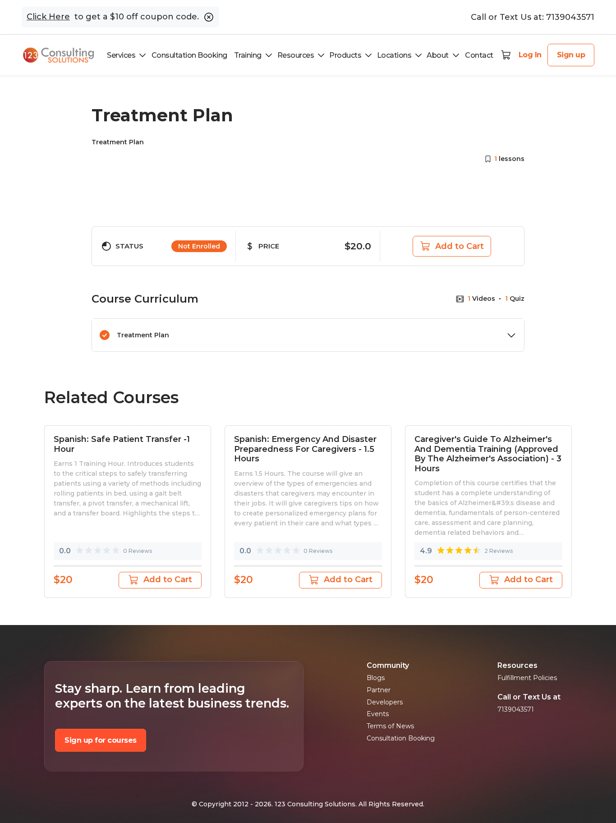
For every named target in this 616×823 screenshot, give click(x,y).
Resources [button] (295, 55)
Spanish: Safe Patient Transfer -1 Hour (122, 444)
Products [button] (345, 55)
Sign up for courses (100, 740)
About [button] (438, 55)
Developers (385, 702)
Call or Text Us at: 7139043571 (532, 17)
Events (378, 714)
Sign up (571, 55)
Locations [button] (394, 55)
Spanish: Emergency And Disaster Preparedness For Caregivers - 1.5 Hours (305, 449)
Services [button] (121, 55)
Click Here (48, 17)
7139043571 (515, 709)
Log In (530, 55)
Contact (479, 55)
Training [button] (248, 55)
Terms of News (390, 726)
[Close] (208, 17)
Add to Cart (459, 246)
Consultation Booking (189, 55)
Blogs (376, 678)
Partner (379, 690)
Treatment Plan (143, 335)
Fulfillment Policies (527, 678)
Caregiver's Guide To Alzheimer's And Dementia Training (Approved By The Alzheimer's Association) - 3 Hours (487, 454)
